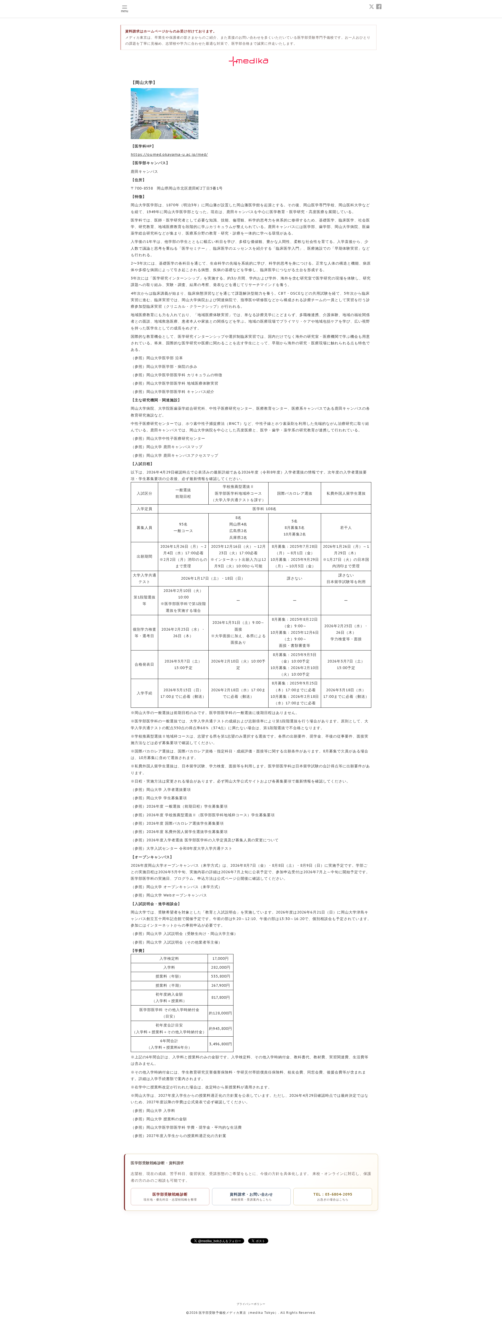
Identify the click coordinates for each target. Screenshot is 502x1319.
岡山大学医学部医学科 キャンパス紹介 (180, 391)
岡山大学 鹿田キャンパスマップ (174, 446)
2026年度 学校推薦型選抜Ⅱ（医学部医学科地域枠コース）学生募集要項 (210, 815)
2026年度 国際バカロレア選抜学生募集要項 (185, 823)
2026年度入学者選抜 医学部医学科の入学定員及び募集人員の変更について (212, 840)
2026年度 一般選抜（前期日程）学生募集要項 (187, 806)
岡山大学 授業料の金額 (166, 1119)
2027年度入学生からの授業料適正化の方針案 (186, 1135)
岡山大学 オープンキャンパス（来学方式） (184, 886)
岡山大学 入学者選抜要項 (168, 789)
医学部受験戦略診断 (170, 1196)
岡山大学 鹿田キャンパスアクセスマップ (182, 455)
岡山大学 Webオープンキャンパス (176, 895)
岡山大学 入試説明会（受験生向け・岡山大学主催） (192, 933)
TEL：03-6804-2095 (332, 1196)
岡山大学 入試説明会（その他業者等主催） (184, 942)
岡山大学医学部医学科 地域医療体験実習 (182, 383)
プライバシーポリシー (251, 1304)
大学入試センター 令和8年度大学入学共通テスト (189, 848)
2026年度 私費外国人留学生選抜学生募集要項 (187, 831)
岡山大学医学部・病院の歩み (171, 366)
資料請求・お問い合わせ (251, 1196)
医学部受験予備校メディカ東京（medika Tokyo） (238, 1313)
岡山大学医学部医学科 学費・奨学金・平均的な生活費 (194, 1127)
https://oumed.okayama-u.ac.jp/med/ (169, 154)
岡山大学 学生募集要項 (166, 798)
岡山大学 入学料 (160, 1110)
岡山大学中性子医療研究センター (175, 438)
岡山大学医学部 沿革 (164, 358)
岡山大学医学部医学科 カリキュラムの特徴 (184, 375)
